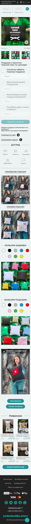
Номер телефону (16, 406)
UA (29, 2)
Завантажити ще (15, 467)
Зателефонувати (9, 139)
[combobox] (15, 76)
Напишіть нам (8, 135)
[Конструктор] (17, 2)
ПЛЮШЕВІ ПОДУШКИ (15, 207)
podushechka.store (8, 2)
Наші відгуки (15, 401)
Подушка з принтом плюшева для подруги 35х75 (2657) (23, 459)
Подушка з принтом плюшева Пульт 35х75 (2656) (8, 436)
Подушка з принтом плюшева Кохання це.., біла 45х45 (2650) (23, 436)
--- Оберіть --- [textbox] (7, 76)
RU (26, 2)
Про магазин (7, 479)
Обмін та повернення (15, 487)
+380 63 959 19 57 (6, 3)
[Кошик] (21, 2)
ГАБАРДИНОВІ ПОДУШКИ (15, 172)
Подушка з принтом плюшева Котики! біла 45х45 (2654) (7, 459)
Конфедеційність (20, 483)
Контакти (8, 483)
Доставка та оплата (21, 479)
